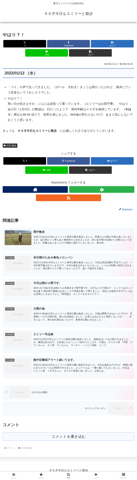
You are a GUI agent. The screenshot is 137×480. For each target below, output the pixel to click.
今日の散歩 (11, 145)
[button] (90, 53)
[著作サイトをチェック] (35, 189)
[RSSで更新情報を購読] (68, 197)
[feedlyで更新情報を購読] (101, 189)
